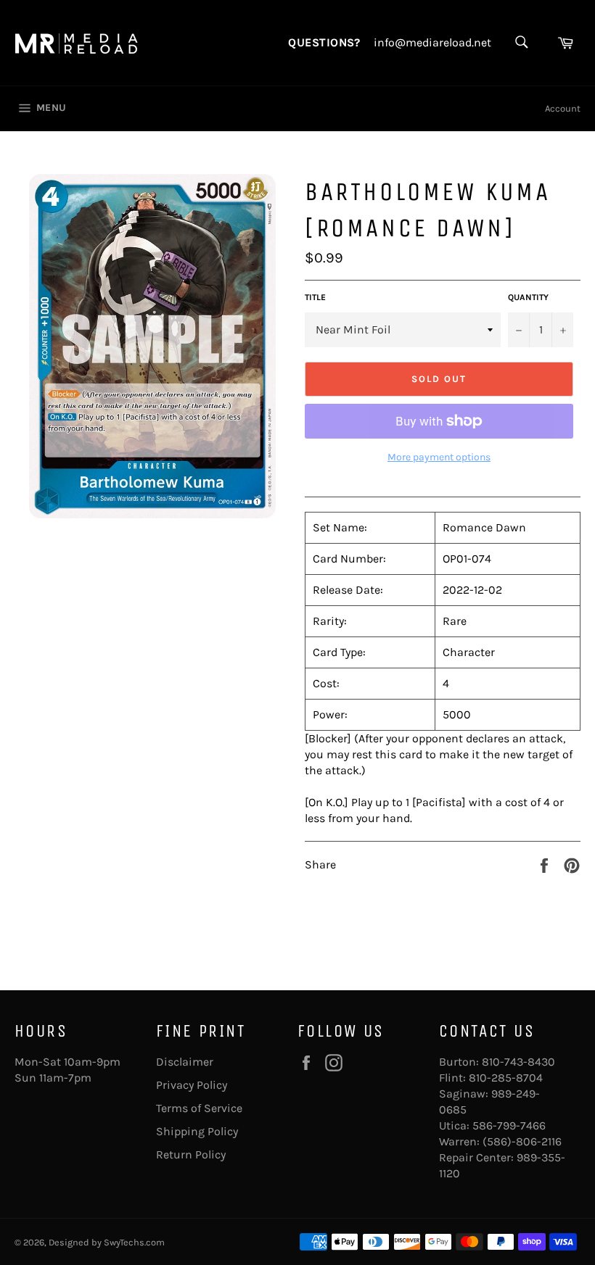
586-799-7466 (509, 1125)
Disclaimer (184, 1062)
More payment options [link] (439, 457)
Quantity (528, 297)
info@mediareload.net (432, 43)
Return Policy (191, 1154)
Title (315, 297)
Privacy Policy (191, 1085)
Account (562, 108)
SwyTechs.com (134, 1242)
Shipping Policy (197, 1131)
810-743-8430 (518, 1062)
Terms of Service (199, 1108)
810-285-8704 (506, 1077)
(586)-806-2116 (522, 1141)
